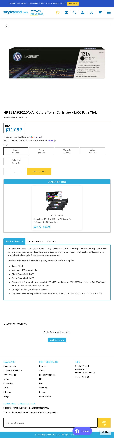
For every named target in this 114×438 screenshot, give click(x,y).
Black (15, 151)
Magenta (67, 151)
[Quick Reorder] (58, 12)
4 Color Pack (15, 161)
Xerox (42, 392)
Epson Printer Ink (47, 374)
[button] (109, 12)
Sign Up (104, 423)
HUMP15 (69, 4)
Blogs (6, 396)
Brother (43, 366)
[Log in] (82, 12)
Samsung (43, 387)
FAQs (6, 387)
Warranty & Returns (12, 370)
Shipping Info (9, 366)
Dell (41, 383)
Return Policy (35, 241)
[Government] (66, 12)
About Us (7, 379)
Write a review (57, 340)
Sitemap (7, 392)
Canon (42, 370)
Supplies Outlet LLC (51, 434)
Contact (51, 241)
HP (40, 379)
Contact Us (8, 383)
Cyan (41, 151)
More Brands (45, 396)
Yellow (92, 151)
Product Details (14, 241)
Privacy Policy (10, 374)
